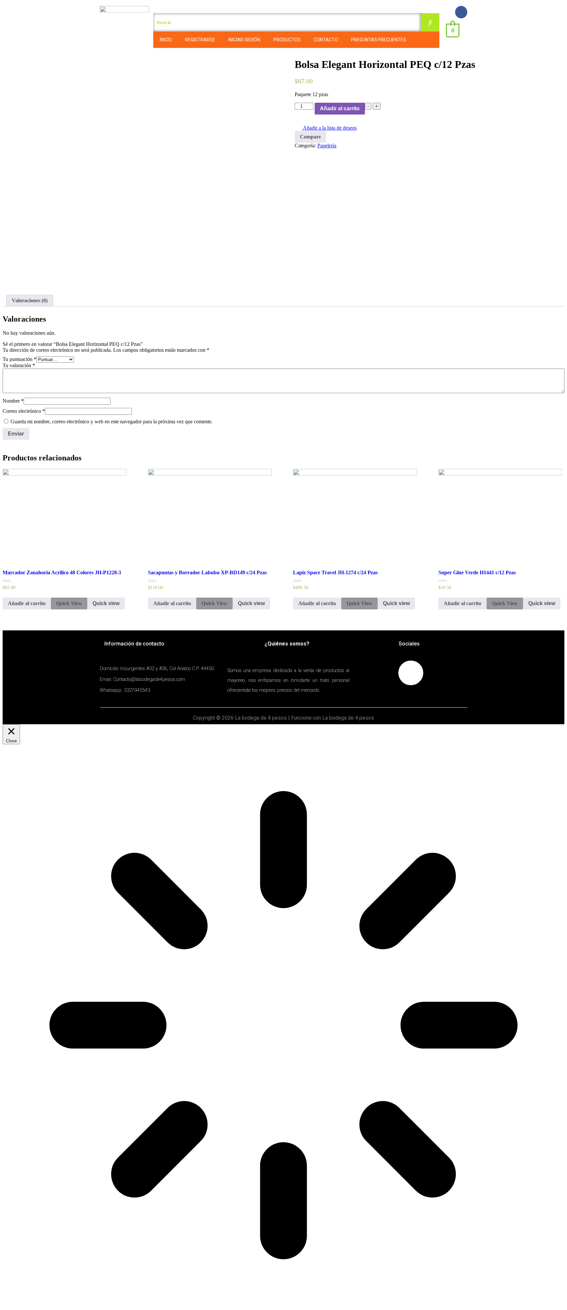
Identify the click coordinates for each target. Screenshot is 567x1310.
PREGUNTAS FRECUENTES (378, 39)
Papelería (326, 145)
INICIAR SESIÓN (244, 39)
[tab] (29, 300)
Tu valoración (19, 365)
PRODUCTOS (287, 39)
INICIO (166, 39)
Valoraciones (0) (30, 300)
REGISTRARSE (200, 39)
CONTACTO (326, 39)
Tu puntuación (19, 359)
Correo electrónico (24, 411)
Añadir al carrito (340, 108)
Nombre (13, 401)
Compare (310, 136)
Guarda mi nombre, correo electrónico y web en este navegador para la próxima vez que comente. (111, 421)
